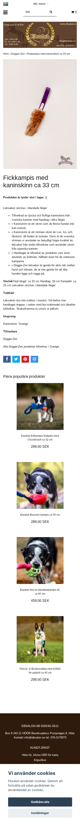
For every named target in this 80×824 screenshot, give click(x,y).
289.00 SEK (40, 522)
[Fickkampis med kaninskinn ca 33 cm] (40, 114)
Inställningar (40, 813)
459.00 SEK (40, 600)
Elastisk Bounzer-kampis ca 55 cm (40, 514)
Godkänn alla (40, 802)
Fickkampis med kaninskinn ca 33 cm (49, 53)
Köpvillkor (40, 760)
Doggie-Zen (19, 53)
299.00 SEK (40, 446)
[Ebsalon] (40, 34)
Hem (7, 53)
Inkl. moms (41, 3)
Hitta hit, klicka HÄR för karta (40, 755)
